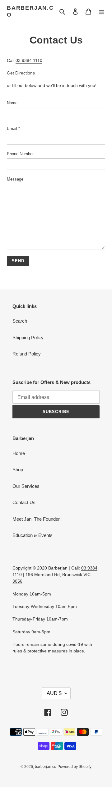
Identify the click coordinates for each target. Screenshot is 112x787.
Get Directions (21, 72)
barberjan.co (30, 11)
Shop (17, 469)
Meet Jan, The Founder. (36, 519)
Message (15, 179)
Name (12, 102)
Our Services (26, 486)
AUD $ (54, 693)
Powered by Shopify (74, 766)
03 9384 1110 (29, 60)
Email (13, 128)
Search (19, 321)
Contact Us (23, 502)
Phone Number (20, 153)
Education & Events (32, 535)
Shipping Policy (28, 337)
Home (18, 453)
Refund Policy (26, 353)
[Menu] (101, 11)
